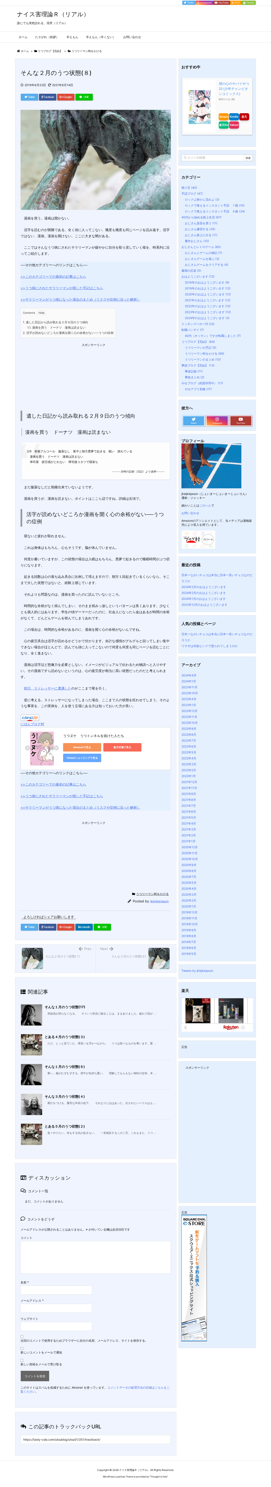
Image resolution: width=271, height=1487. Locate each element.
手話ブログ (192, 193)
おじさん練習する (200, 229)
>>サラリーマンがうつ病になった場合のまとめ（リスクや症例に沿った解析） (80, 299)
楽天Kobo (224, 125)
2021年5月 (188, 817)
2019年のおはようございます (208, 288)
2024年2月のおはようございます (203, 593)
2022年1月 (188, 776)
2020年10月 (189, 859)
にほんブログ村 (32, 724)
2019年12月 (189, 912)
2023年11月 (189, 687)
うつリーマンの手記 (200, 347)
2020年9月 (188, 865)
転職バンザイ (192, 330)
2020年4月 (188, 888)
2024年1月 (188, 681)
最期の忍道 (191, 270)
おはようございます (197, 276)
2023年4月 (188, 699)
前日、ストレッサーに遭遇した (47, 688)
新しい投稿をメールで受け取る (41, 1364)
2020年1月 (188, 906)
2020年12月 (189, 847)
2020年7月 (188, 876)
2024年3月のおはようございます (203, 587)
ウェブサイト (29, 1318)
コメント (26, 1237)
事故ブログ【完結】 (197, 365)
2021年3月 (188, 829)
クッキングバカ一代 (197, 324)
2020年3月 (188, 894)
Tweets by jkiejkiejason (197, 970)
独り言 (189, 187)
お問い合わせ (190, 513)
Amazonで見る (82, 747)
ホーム (25, 51)
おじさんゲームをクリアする (206, 264)
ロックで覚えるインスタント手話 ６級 (215, 211)
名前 (25, 1282)
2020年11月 (189, 853)
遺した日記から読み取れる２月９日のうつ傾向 (55, 322)
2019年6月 (188, 948)
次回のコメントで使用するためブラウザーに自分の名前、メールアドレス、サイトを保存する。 (84, 1340)
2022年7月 (188, 740)
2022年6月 (188, 746)
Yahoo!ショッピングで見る (82, 757)
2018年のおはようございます (207, 282)
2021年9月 (188, 794)
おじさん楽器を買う (201, 223)
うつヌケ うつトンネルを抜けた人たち (93, 736)
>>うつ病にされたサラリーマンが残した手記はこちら (62, 288)
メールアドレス (32, 1300)
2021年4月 (188, 823)
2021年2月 (188, 835)
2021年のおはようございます (207, 300)
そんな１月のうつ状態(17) (65, 1007)
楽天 (244, 116)
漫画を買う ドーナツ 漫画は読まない (56, 327)
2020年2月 (188, 900)
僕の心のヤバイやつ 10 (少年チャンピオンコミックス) (234, 89)
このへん (205, 505)
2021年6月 (188, 811)
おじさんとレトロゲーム (201, 247)
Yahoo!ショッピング (234, 125)
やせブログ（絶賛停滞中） (202, 383)
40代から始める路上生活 (201, 217)
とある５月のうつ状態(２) (65, 1126)
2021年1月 (188, 841)
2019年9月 (188, 930)
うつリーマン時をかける (87, 51)
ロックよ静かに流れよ (202, 199)
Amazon (224, 116)
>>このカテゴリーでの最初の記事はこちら (53, 276)
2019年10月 (189, 924)
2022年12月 (189, 711)
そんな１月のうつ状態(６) (65, 1066)
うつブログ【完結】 (50, 51)
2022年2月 (188, 770)
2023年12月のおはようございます (204, 604)
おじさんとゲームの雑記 (203, 253)
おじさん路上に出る (201, 235)
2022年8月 (188, 734)
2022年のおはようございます (208, 306)
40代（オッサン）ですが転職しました (213, 335)
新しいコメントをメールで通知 (41, 1352)
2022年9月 (188, 728)
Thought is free (158, 1476)
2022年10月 (189, 722)
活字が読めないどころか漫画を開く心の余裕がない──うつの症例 (68, 333)
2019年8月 (188, 936)
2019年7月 (188, 942)
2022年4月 (188, 758)
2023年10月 (189, 693)
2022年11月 (189, 717)
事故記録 (194, 371)
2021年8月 (188, 799)
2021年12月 (189, 782)
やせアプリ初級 (198, 389)
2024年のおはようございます (207, 318)
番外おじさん (197, 241)
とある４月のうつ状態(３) (65, 1037)
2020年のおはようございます (208, 294)
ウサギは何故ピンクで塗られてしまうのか (209, 646)
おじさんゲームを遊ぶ (202, 258)
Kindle (234, 116)
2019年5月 (188, 954)
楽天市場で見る (122, 747)
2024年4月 (188, 675)
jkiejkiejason (159, 901)
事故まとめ (194, 377)
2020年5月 (188, 882)
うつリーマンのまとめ (203, 359)
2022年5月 (188, 752)
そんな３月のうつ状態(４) (65, 1096)
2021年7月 (188, 805)
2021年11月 (189, 788)
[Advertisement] (52, 374)
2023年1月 (188, 705)
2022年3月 (188, 764)
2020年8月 (188, 871)
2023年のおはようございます (208, 312)
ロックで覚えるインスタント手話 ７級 (215, 205)
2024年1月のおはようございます (203, 598)
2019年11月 (189, 918)
